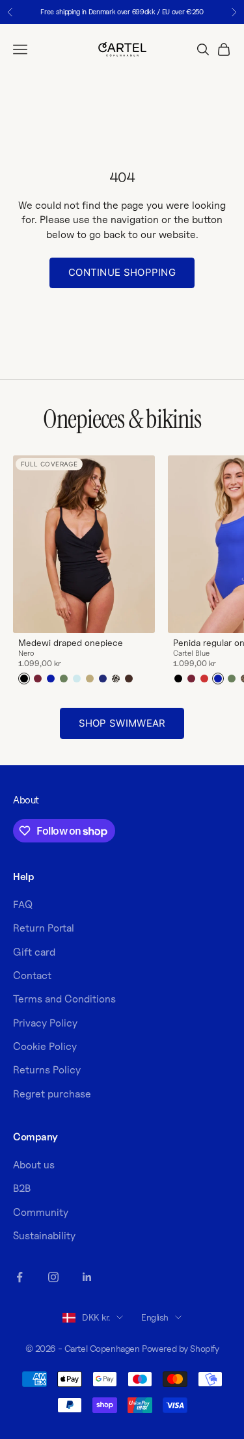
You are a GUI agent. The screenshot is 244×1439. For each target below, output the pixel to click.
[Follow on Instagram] (53, 1277)
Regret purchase (52, 1094)
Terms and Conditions (64, 999)
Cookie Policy (45, 1046)
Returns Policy (47, 1070)
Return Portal (43, 928)
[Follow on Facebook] (19, 1277)
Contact (32, 975)
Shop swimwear (122, 723)
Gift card (34, 952)
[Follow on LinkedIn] (87, 1277)
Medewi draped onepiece (70, 642)
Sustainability (44, 1236)
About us (34, 1165)
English (155, 1317)
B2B (22, 1188)
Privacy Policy (45, 1023)
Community (40, 1212)
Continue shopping (122, 272)
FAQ (23, 904)
